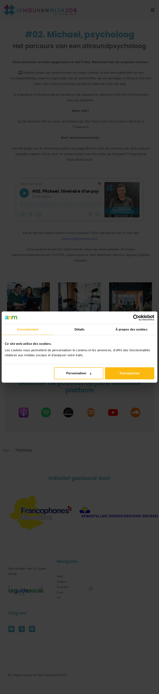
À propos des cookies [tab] (131, 329)
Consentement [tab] (27, 329)
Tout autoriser (129, 373)
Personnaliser (76, 373)
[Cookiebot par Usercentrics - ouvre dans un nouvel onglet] (136, 318)
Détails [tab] (80, 329)
